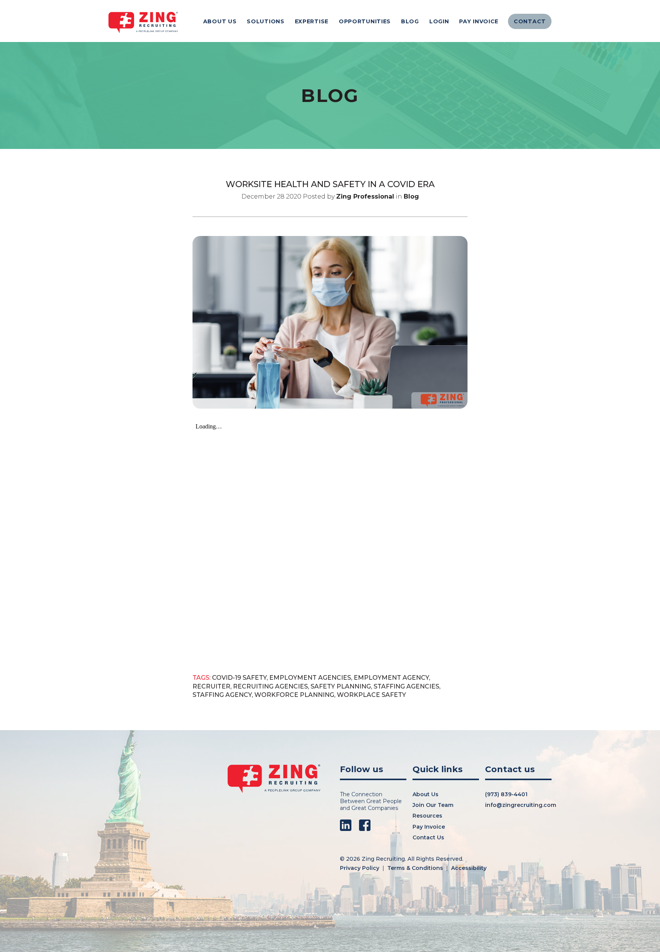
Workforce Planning (294, 694)
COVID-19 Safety (239, 677)
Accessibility (469, 868)
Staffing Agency (222, 694)
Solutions (265, 21)
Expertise (311, 21)
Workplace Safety (371, 694)
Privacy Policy (359, 868)
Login (439, 21)
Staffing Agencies (406, 686)
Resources (427, 815)
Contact (530, 21)
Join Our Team (432, 805)
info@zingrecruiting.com (520, 805)
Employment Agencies (310, 677)
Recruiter (211, 686)
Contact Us (428, 837)
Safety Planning (341, 686)
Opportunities (365, 21)
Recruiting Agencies (270, 686)
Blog (410, 21)
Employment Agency (391, 677)
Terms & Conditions (415, 868)
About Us (220, 21)
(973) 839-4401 (506, 794)
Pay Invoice (478, 21)
